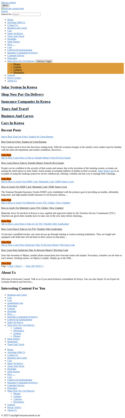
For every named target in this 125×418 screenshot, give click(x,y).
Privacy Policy (14, 78)
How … (11, 44)
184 (30, 266)
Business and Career (17, 28)
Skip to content (8, 2)
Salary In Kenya (15, 33)
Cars (9, 30)
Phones (16, 64)
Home (10, 19)
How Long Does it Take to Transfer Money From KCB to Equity (32, 163)
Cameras (17, 69)
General (11, 75)
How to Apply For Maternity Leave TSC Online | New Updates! (32, 208)
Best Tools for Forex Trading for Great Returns (23, 142)
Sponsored (12, 341)
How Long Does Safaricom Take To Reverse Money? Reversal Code (34, 250)
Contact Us (12, 25)
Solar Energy (13, 41)
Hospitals (11, 39)
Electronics (18, 72)
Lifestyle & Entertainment (19, 50)
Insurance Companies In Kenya (22, 52)
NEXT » (39, 266)
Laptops (17, 67)
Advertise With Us (16, 22)
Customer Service (15, 55)
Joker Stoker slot (106, 171)
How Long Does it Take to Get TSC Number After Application (31, 229)
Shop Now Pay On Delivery (21, 61)
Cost (9, 47)
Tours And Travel (15, 36)
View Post (6, 155)
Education (12, 58)
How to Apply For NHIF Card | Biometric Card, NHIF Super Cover (34, 187)
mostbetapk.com (15, 303)
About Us (12, 80)
